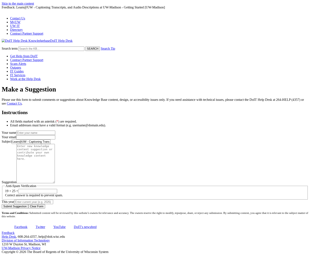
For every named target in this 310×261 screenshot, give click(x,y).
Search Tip (108, 48)
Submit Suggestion (15, 206)
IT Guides (17, 71)
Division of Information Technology (26, 240)
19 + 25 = (11, 191)
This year (8, 202)
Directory (16, 29)
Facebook (20, 227)
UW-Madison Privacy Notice (21, 248)
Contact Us (17, 18)
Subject (7, 141)
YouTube (59, 227)
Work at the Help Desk (25, 79)
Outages (15, 67)
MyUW (15, 22)
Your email (9, 137)
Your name (9, 132)
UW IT (15, 26)
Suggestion (9, 182)
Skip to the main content (18, 3)
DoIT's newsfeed (85, 227)
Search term (10, 48)
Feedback (8, 233)
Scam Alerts (18, 64)
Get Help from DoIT (24, 56)
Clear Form (36, 206)
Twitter (40, 227)
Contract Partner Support (26, 33)
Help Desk (9, 236)
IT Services (17, 75)
